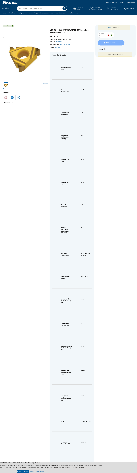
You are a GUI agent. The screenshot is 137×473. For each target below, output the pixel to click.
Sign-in (109, 27)
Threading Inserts (72, 13)
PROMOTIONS (131, 2)
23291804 (59, 42)
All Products (11, 13)
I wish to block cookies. (37, 471)
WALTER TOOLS (65, 45)
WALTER (57, 47)
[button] (114, 2)
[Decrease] (109, 35)
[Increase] (111, 35)
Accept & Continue (22, 471)
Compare (45, 83)
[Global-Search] (64, 8)
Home (4, 13)
